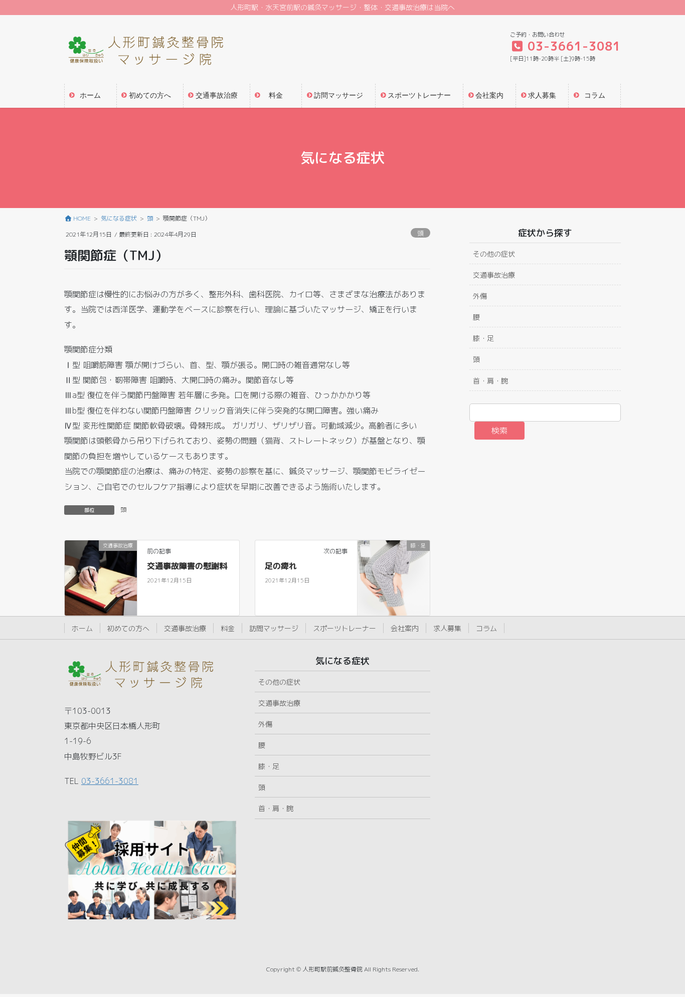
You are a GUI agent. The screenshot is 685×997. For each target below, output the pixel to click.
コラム (486, 628)
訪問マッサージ (273, 628)
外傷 (480, 296)
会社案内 (405, 628)
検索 (499, 430)
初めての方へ (128, 628)
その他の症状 (494, 254)
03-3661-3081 (109, 780)
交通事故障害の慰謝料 (187, 565)
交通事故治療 (494, 275)
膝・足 (483, 338)
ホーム (82, 628)
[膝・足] (394, 577)
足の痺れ (281, 565)
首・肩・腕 (490, 380)
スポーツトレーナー (344, 628)
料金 (228, 628)
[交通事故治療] (101, 577)
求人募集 (447, 628)
